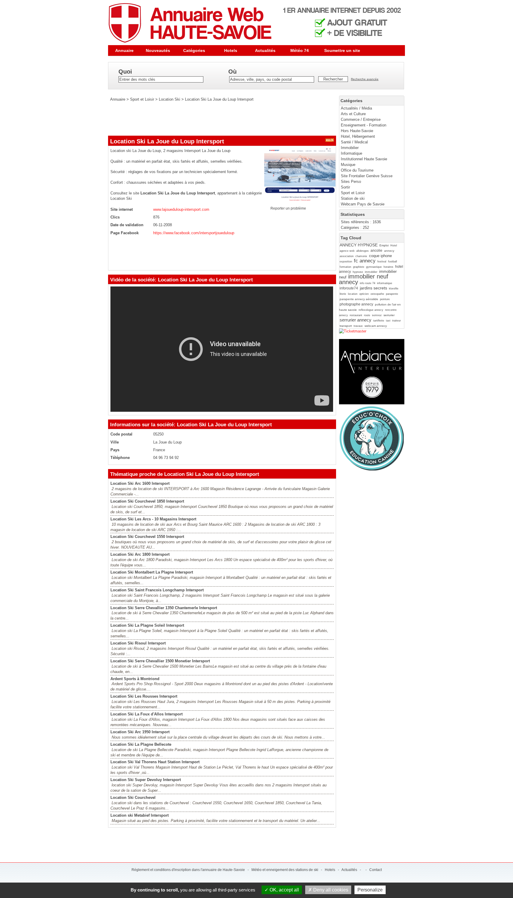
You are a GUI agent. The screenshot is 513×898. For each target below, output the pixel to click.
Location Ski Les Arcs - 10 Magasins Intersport (153, 519)
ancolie (376, 250)
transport (346, 325)
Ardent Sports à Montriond (134, 679)
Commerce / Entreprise (361, 119)
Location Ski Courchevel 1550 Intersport (147, 536)
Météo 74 (299, 50)
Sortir (345, 187)
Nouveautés (158, 50)
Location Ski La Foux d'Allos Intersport (146, 714)
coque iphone (380, 256)
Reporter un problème (288, 208)
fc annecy (365, 261)
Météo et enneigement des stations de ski (284, 870)
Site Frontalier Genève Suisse (366, 176)
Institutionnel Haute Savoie (364, 159)
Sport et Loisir (353, 193)
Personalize (370, 889)
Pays (114, 450)
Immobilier (350, 147)
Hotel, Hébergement (358, 136)
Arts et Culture (353, 114)
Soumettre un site (342, 50)
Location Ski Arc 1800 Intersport (140, 554)
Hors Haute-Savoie (357, 131)
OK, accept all (283, 889)
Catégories (194, 50)
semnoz (377, 315)
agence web (347, 250)
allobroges (362, 250)
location (352, 293)
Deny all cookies (330, 889)
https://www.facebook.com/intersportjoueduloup (193, 233)
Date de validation (126, 225)
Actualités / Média (356, 108)
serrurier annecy (355, 319)
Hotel (393, 245)
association (347, 256)
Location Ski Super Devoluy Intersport (145, 779)
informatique (384, 283)
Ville (114, 442)
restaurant (356, 315)
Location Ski (169, 99)
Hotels (230, 50)
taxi (388, 320)
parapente (392, 293)
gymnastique (374, 266)
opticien (364, 293)
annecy (389, 250)
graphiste (358, 266)
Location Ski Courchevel (133, 797)
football (392, 261)
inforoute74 (349, 288)
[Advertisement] (216, 118)
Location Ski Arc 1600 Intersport (140, 483)
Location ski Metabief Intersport (139, 815)
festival (381, 261)
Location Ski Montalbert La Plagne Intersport (151, 572)
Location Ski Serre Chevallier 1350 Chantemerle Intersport (163, 608)
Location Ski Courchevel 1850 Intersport (147, 501)
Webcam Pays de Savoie (362, 204)
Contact (375, 870)
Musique (348, 164)
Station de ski (353, 198)
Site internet (121, 209)
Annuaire (124, 50)
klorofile (393, 288)
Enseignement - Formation (363, 125)
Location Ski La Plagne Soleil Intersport (147, 625)
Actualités (265, 50)
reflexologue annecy (371, 309)
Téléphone (120, 457)
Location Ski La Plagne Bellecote (140, 744)
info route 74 (367, 283)
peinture (385, 299)
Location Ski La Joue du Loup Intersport (219, 99)
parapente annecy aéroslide (359, 299)
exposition (346, 261)
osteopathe (377, 293)
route (367, 315)
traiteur (396, 320)
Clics (115, 217)
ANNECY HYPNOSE (359, 245)
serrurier (389, 315)
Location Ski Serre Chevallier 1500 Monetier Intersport (160, 661)
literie (343, 293)
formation (345, 266)
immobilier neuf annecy (363, 279)
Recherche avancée (365, 79)
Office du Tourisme (357, 170)
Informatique (351, 153)
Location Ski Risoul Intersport (138, 643)
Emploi (384, 245)
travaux (358, 325)
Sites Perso (351, 181)
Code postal (121, 434)
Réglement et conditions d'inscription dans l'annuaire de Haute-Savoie (188, 870)
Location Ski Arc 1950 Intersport (140, 732)
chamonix (361, 256)
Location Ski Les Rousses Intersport (143, 696)
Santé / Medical (354, 142)
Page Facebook (124, 233)
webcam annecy (376, 325)
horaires (388, 266)
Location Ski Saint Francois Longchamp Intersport (157, 590)
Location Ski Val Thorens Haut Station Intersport (155, 762)
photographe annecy (356, 304)
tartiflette (378, 320)
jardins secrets (373, 288)
